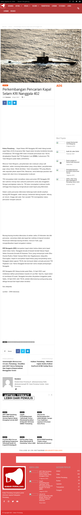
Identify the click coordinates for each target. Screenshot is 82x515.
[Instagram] (73, 1)
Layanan (54, 6)
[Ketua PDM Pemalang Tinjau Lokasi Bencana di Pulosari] (45, 432)
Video (58, 474)
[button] (78, 8)
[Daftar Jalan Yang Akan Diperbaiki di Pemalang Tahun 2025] (60, 181)
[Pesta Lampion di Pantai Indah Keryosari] (60, 163)
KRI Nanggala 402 (12, 342)
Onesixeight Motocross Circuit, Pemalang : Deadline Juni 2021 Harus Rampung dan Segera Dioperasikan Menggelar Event (14, 365)
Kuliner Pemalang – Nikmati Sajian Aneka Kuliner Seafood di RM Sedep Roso (42, 363)
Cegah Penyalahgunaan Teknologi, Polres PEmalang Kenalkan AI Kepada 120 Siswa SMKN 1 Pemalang (27, 419)
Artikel (17, 6)
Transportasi (45, 6)
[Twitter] (76, 1)
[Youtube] (79, 1)
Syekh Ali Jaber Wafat (72, 151)
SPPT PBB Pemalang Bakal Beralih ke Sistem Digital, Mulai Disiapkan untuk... (45, 474)
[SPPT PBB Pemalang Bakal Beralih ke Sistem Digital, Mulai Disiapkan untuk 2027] (10, 407)
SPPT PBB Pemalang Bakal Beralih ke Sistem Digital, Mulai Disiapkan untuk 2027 (10, 417)
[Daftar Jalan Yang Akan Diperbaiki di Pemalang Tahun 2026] (27, 432)
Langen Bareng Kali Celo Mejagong (72, 143)
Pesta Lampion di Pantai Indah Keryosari (72, 161)
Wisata (26, 6)
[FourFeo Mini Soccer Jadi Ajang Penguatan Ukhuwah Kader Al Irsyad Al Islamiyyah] (10, 432)
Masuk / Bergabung (23, 1)
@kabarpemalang (54, 450)
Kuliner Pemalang (61, 477)
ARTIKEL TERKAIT (16, 395)
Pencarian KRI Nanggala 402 (26, 342)
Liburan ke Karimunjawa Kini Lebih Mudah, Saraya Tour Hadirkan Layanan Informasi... (46, 497)
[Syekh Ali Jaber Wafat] (60, 154)
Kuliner (34, 6)
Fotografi (62, 6)
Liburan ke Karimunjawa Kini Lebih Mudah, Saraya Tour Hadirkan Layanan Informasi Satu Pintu (44, 419)
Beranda (10, 6)
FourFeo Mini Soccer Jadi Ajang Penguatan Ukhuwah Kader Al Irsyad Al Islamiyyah (10, 442)
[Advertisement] (41, 19)
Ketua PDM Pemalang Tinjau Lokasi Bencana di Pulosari (44, 441)
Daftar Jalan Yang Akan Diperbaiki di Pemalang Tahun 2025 (72, 180)
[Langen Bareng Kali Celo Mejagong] (60, 145)
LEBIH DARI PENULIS (18, 398)
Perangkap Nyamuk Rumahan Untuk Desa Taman (72, 171)
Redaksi (13, 11)
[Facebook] (70, 1)
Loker (69, 6)
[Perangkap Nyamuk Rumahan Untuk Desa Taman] (60, 172)
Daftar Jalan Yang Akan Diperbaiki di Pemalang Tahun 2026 (27, 441)
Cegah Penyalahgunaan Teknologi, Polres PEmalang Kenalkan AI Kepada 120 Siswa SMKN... (45, 485)
